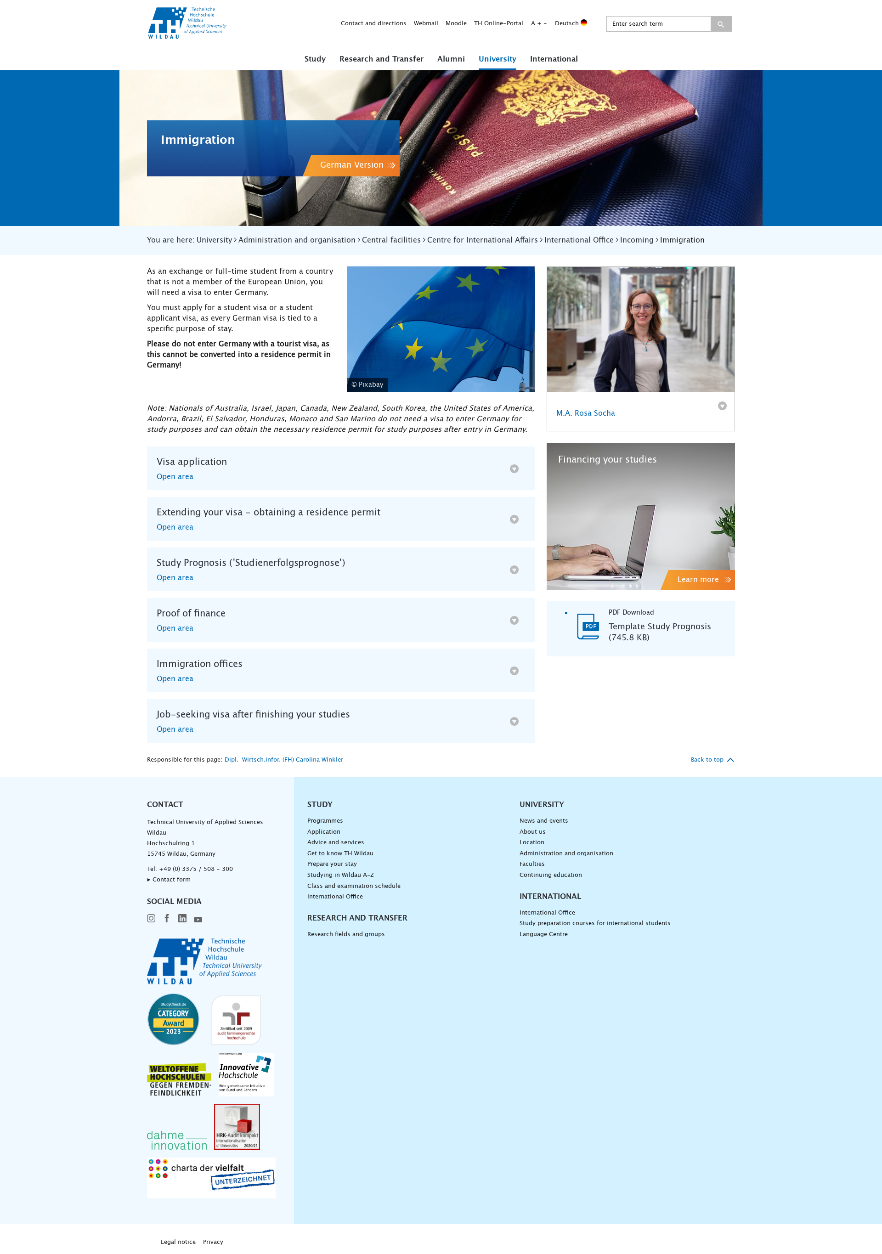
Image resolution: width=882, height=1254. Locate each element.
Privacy (213, 1242)
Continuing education (551, 875)
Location (532, 843)
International (554, 59)
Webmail (426, 24)
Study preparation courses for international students (595, 923)
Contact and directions (374, 24)
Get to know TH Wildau (340, 854)
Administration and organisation (566, 854)
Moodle (456, 24)
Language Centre (544, 935)
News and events (544, 821)
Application (323, 832)
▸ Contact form (169, 880)
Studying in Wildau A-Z (340, 875)
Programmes (325, 821)
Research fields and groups (346, 935)
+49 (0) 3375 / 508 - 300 (196, 869)
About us (533, 832)
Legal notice (178, 1242)
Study (315, 59)
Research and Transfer (381, 59)
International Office (335, 897)
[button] (315, 58)
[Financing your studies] (641, 516)
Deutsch (568, 24)
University (497, 59)
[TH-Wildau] (187, 36)
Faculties (532, 864)
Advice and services (335, 843)
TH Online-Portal (498, 24)
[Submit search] (721, 24)
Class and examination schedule (354, 886)
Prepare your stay (332, 864)
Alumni (451, 59)
